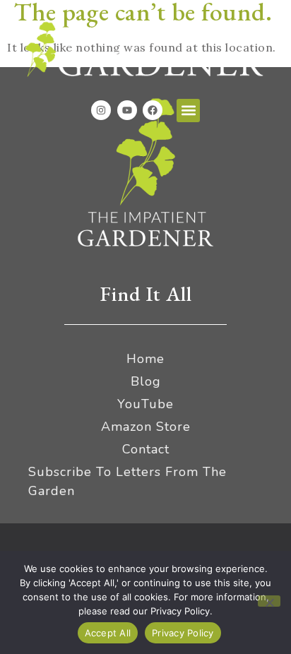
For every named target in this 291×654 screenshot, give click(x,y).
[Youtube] (127, 110)
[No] (269, 601)
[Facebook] (152, 110)
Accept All (108, 632)
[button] (188, 110)
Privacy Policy (183, 632)
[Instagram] (101, 110)
